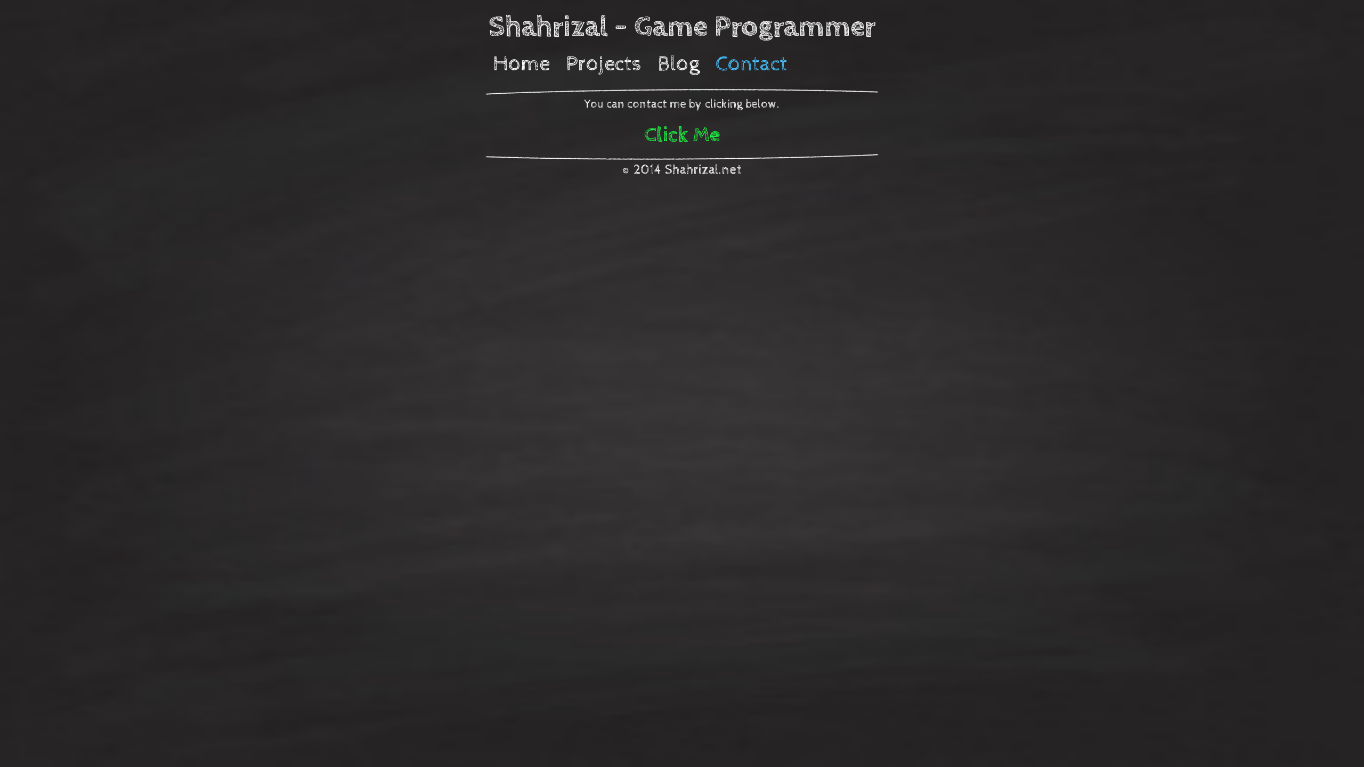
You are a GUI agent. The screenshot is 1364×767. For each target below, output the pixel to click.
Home (521, 64)
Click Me (682, 135)
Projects (604, 64)
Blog (678, 64)
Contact (751, 64)
